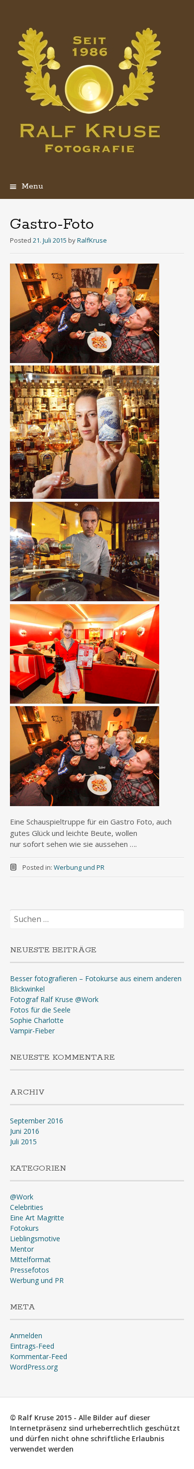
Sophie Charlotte (37, 1020)
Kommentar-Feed (38, 1356)
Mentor (22, 1249)
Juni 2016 (24, 1131)
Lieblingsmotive (35, 1238)
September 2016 (36, 1120)
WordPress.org (34, 1367)
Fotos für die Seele (40, 1009)
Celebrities (26, 1207)
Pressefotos (29, 1270)
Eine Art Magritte (37, 1217)
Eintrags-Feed (32, 1346)
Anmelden (26, 1335)
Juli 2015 (23, 1141)
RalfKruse (92, 240)
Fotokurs (24, 1228)
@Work (21, 1196)
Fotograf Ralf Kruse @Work (54, 999)
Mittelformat (30, 1259)
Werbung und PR (79, 867)
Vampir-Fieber (32, 1030)
